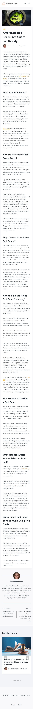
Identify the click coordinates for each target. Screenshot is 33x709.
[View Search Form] (29, 3)
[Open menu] (25, 3)
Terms (20, 705)
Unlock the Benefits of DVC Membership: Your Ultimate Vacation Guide (25, 614)
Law (4, 29)
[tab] (14, 680)
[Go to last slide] (5, 658)
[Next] (27, 658)
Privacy (13, 705)
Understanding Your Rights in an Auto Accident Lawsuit (8, 612)
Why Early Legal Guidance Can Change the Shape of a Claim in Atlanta (16, 662)
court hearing (25, 468)
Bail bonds (6, 128)
